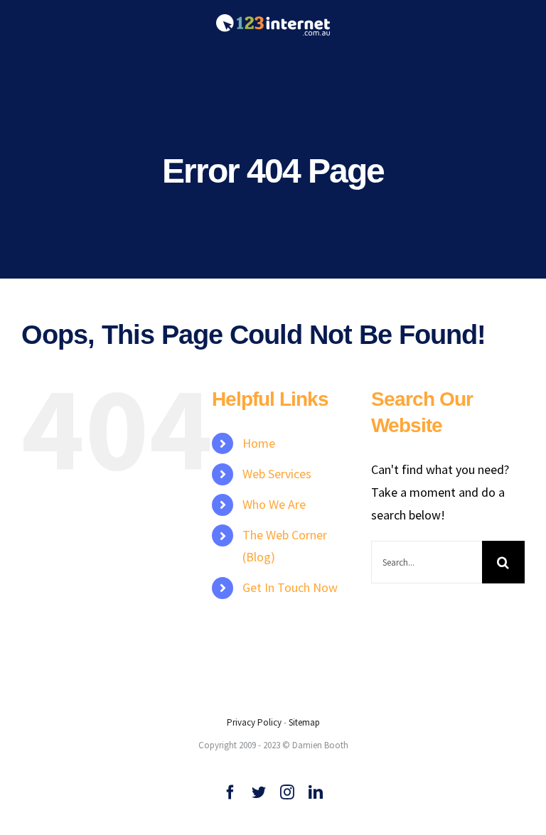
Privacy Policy (254, 722)
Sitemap (304, 722)
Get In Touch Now (290, 587)
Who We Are (274, 504)
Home (258, 443)
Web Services (276, 473)
